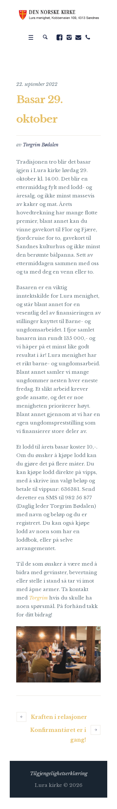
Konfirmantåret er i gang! (58, 735)
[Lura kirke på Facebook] (59, 37)
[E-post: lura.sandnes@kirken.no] (78, 37)
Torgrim (38, 598)
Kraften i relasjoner (59, 717)
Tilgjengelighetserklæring (58, 773)
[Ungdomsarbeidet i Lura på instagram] (69, 37)
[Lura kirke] (58, 15)
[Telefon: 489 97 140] (87, 37)
